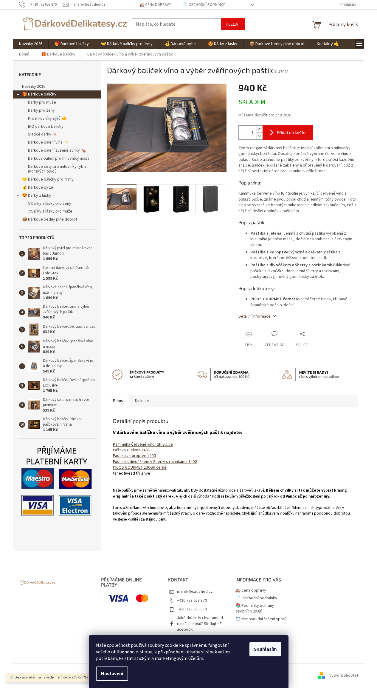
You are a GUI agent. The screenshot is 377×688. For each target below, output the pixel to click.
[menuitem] (30, 44)
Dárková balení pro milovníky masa (58, 158)
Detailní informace (254, 316)
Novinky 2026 (33, 87)
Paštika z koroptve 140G (134, 456)
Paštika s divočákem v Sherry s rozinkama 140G (155, 462)
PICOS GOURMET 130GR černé (140, 467)
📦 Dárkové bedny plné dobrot (49, 219)
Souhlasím (265, 649)
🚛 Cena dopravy (155, 4)
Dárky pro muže (42, 102)
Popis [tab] (118, 401)
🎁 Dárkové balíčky (39, 94)
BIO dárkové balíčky (45, 127)
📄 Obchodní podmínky (204, 4)
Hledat (233, 24)
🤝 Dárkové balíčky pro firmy (48, 179)
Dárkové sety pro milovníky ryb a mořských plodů (57, 169)
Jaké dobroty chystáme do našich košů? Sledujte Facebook (200, 623)
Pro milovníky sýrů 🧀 (47, 118)
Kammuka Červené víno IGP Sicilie (143, 444)
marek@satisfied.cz (195, 592)
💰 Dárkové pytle (37, 187)
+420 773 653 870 (192, 601)
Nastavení (112, 673)
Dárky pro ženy (41, 110)
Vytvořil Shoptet (343, 676)
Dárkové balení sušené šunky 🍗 (57, 150)
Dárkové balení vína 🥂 (48, 142)
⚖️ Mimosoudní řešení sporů (260, 619)
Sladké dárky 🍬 (42, 134)
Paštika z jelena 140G (131, 450)
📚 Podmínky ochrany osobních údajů (254, 608)
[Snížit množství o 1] (260, 136)
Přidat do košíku (292, 132)
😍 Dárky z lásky (36, 195)
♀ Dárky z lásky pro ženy (49, 204)
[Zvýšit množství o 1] (260, 129)
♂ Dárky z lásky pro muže (50, 211)
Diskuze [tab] (142, 401)
